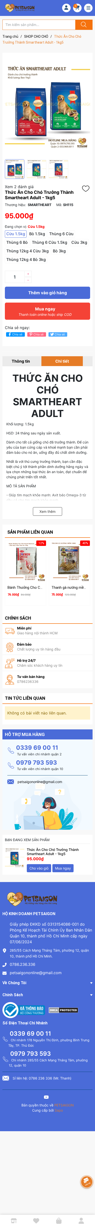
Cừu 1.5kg (15, 233)
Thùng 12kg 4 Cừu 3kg (27, 250)
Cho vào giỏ (38, 868)
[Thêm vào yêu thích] (87, 189)
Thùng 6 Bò (17, 242)
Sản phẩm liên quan (30, 532)
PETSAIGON (64, 1105)
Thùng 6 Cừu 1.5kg (49, 242)
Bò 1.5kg (37, 233)
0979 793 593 (36, 762)
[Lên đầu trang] (87, 1206)
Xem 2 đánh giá (19, 186)
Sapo (59, 1110)
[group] (47, 106)
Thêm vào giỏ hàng (47, 292)
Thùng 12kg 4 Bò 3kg (26, 259)
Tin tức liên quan (25, 698)
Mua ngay (45, 312)
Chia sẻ (17, 334)
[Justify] (83, 25)
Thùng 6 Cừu (61, 233)
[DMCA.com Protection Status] (63, 1009)
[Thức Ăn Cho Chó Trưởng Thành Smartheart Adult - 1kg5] (14, 857)
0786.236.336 (22, 964)
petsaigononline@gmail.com (36, 972)
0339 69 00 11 (37, 747)
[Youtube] (46, 1098)
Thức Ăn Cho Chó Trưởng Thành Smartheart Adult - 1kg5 (53, 851)
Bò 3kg (59, 250)
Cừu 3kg (79, 242)
